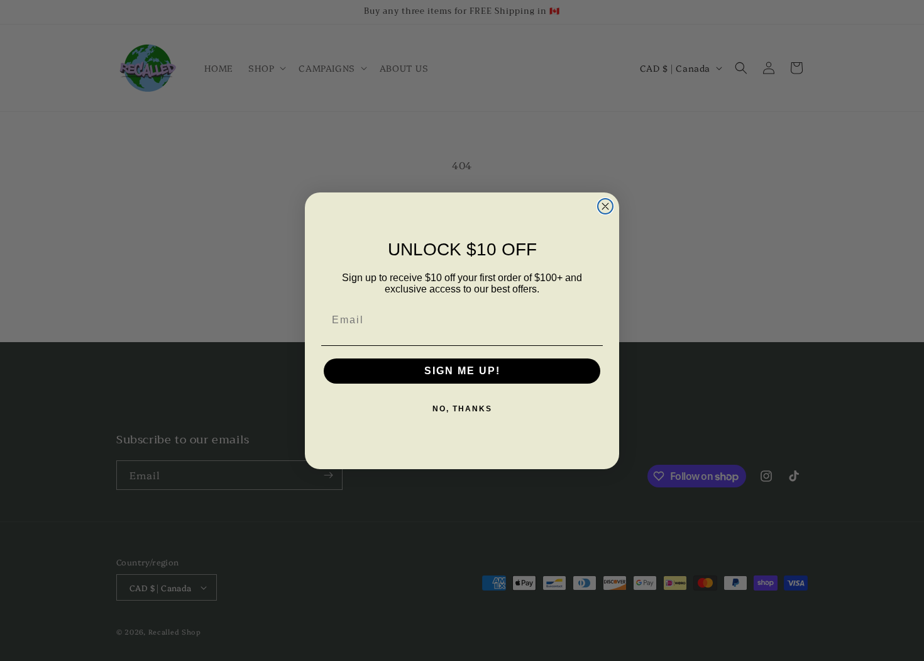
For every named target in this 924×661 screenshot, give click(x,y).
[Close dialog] (605, 206)
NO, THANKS (462, 408)
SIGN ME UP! (462, 370)
